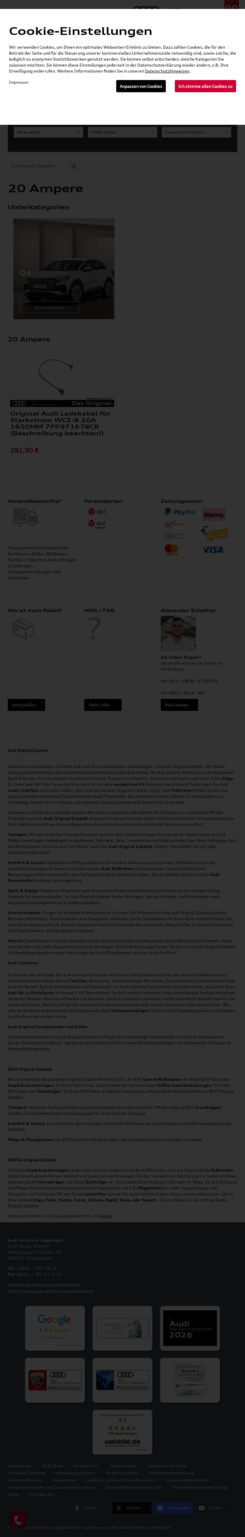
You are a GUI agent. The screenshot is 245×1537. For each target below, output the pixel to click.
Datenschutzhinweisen (167, 70)
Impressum (18, 82)
